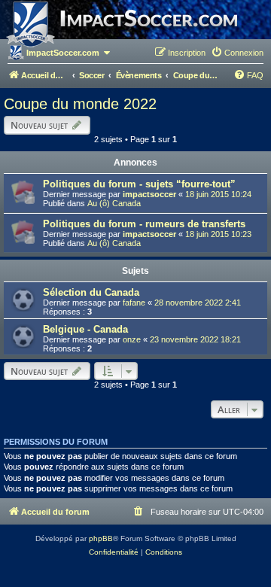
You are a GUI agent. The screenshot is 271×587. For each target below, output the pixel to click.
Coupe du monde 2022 (80, 104)
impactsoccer (149, 194)
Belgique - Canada (85, 329)
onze (132, 339)
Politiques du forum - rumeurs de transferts (144, 224)
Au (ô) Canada (114, 203)
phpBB (101, 538)
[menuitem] (237, 53)
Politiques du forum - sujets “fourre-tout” (139, 184)
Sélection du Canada (91, 292)
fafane (134, 302)
